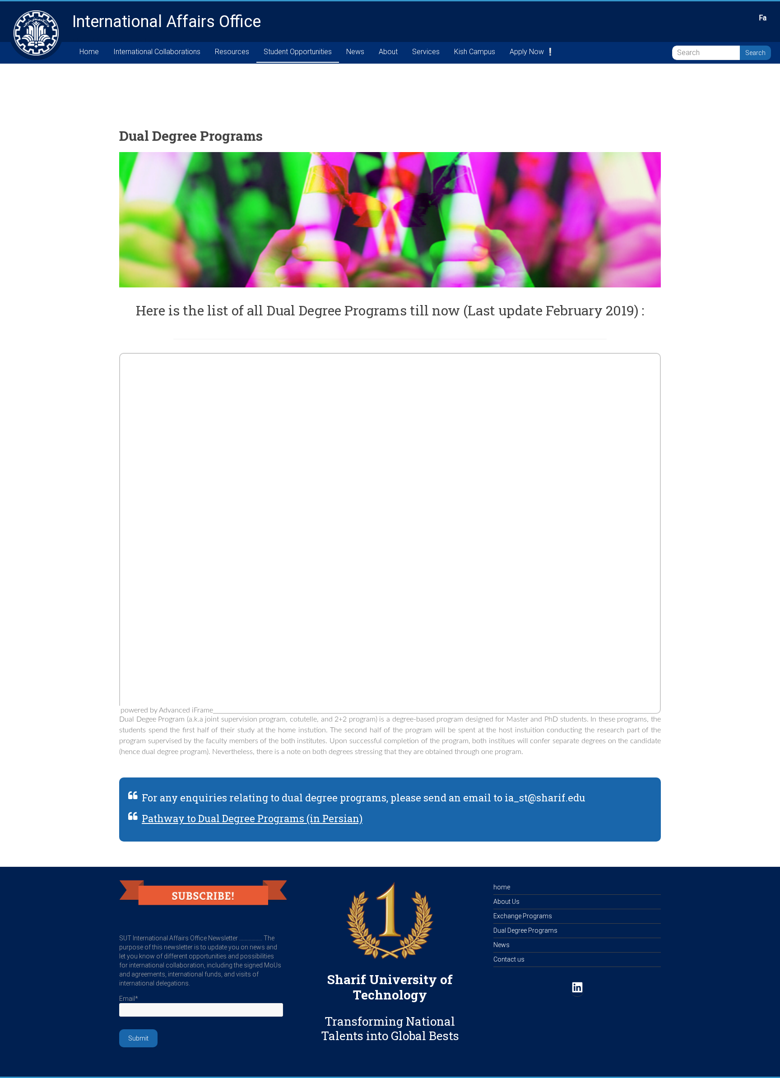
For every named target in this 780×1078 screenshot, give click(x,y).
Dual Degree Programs (525, 930)
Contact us (509, 959)
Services (426, 51)
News (355, 51)
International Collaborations (156, 51)
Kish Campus (474, 51)
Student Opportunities (298, 51)
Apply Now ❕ (532, 51)
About (388, 51)
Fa (762, 18)
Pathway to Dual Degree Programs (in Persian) (252, 818)
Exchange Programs (522, 916)
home (501, 887)
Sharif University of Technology (390, 987)
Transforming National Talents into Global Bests (390, 1028)
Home (89, 51)
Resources (232, 51)
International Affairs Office (166, 21)
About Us (506, 901)
